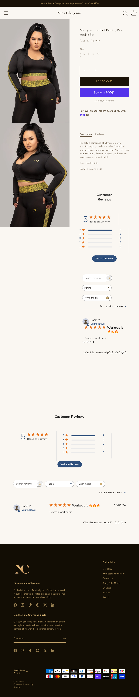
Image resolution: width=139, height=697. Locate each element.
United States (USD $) (19, 671)
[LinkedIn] (52, 605)
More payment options (104, 100)
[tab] (87, 134)
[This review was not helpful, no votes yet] (123, 352)
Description (86, 134)
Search (106, 597)
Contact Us (108, 578)
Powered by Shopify (23, 686)
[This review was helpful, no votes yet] (116, 352)
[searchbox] (94, 278)
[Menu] (6, 13)
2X (98, 54)
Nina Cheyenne (69, 12)
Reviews (99, 134)
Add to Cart (104, 81)
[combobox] (97, 288)
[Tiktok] (30, 605)
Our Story (107, 569)
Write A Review (104, 258)
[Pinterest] (37, 605)
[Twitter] (45, 605)
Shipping (107, 587)
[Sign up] (64, 638)
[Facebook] (15, 605)
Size (82, 49)
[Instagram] (22, 605)
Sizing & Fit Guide (111, 583)
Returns (106, 592)
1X (93, 54)
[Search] (125, 13)
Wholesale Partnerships (114, 573)
